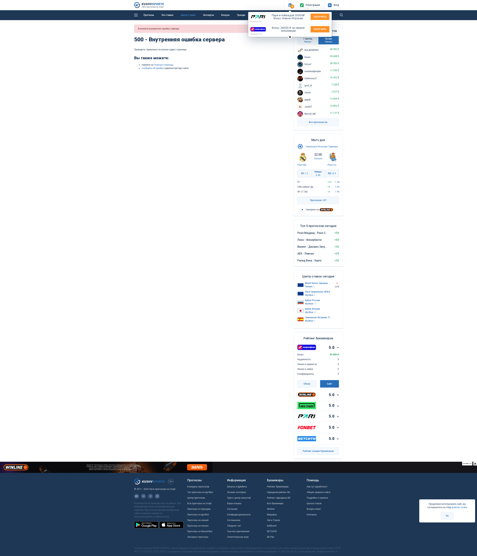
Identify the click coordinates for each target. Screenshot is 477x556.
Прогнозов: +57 (318, 200)
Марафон (272, 514)
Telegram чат (234, 526)
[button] (290, 5)
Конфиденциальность (239, 514)
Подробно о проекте (317, 498)
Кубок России (312, 300)
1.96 (337, 191)
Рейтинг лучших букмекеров (318, 451)
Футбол (310, 295)
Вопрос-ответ (314, 509)
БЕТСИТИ (272, 531)
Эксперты (208, 15)
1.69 (337, 187)
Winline (271, 509)
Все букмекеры (275, 503)
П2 (332, 173)
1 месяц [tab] (307, 40)
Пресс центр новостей (239, 498)
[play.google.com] (146, 524)
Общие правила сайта (318, 492)
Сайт (329, 384)
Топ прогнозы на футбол (200, 492)
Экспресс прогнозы (197, 537)
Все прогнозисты (318, 122)
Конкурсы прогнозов (198, 486)
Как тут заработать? (317, 486)
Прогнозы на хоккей (198, 520)
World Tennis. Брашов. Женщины (318, 283)
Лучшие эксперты (236, 492)
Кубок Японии (312, 309)
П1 (304, 173)
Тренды (241, 15)
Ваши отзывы (234, 503)
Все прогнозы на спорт (199, 503)
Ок (447, 515)
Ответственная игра (238, 537)
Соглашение (233, 520)
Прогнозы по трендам (198, 509)
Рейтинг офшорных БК (278, 498)
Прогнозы (148, 15)
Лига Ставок (273, 520)
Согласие (232, 509)
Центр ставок (188, 15)
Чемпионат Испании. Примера (322, 146)
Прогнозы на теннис (198, 526)
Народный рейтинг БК (278, 492)
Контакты (312, 514)
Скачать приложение (238, 531)
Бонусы (225, 15)
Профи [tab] (328, 40)
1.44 (337, 182)
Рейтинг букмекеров (278, 486)
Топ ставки (167, 15)
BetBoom (272, 526)
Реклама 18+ (256, 21)
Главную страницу (163, 65)
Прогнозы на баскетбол (199, 531)
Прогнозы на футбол (198, 514)
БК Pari (270, 537)
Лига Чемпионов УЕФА (317, 291)
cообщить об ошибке (153, 68)
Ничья (318, 173)
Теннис (310, 286)
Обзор (307, 384)
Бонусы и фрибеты (237, 486)
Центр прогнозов (196, 498)
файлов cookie (459, 507)
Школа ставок (314, 503)
